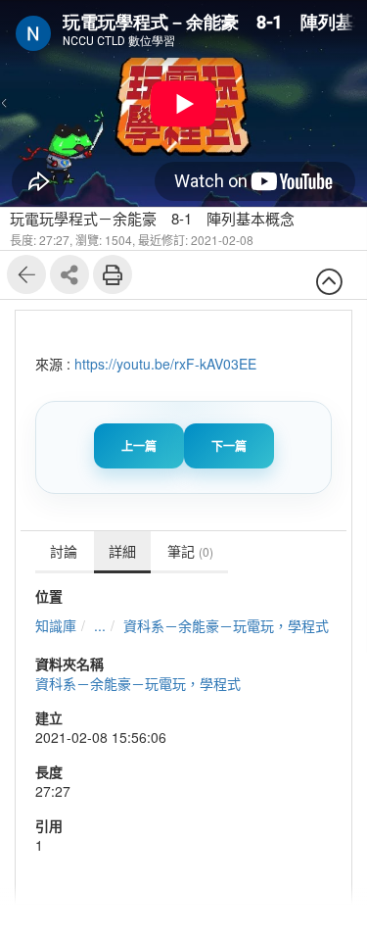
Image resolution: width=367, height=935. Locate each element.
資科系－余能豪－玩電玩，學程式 (226, 625)
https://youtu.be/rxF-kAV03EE (165, 363)
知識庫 (55, 625)
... (100, 625)
